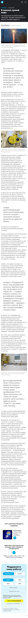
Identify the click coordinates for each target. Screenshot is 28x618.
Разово (20, 573)
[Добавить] (14, 537)
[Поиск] (25, 2)
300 (19, 583)
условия (10, 596)
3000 (7, 580)
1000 (19, 580)
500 (8, 583)
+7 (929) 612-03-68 (7, 611)
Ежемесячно (8, 573)
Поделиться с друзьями (13, 603)
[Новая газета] (2, 2)
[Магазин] (22, 2)
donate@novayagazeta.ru (8, 609)
